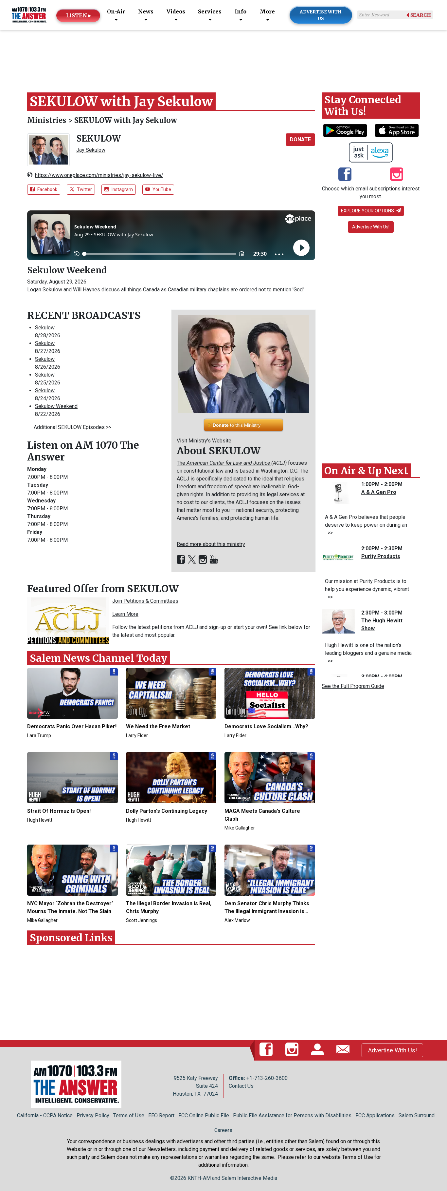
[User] (319, 1050)
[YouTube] (214, 560)
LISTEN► (79, 15)
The (182, 463)
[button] (300, 139)
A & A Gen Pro (378, 492)
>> (329, 533)
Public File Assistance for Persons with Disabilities (292, 1115)
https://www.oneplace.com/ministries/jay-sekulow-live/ (99, 175)
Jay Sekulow (90, 150)
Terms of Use (128, 1115)
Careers (223, 1130)
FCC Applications (375, 1115)
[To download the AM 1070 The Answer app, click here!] (345, 130)
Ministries (47, 120)
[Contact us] (344, 1050)
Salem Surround (417, 1115)
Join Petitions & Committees (145, 601)
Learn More (125, 614)
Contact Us (241, 1086)
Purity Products (380, 556)
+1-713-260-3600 (267, 1078)
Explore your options (368, 210)
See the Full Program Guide (353, 686)
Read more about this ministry (211, 544)
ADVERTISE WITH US (321, 15)
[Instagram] (203, 560)
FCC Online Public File (203, 1115)
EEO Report (161, 1115)
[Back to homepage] (29, 14)
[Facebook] (181, 560)
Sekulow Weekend (67, 270)
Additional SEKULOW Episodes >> (72, 427)
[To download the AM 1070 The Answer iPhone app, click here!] (397, 130)
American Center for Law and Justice (229, 463)
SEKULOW (98, 138)
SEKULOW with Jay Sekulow (125, 120)
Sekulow (45, 327)
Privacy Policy (93, 1115)
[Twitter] (192, 560)
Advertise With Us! (370, 226)
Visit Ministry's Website (204, 441)
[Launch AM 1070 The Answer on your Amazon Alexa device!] (371, 152)
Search (420, 15)
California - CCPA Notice (45, 1115)
